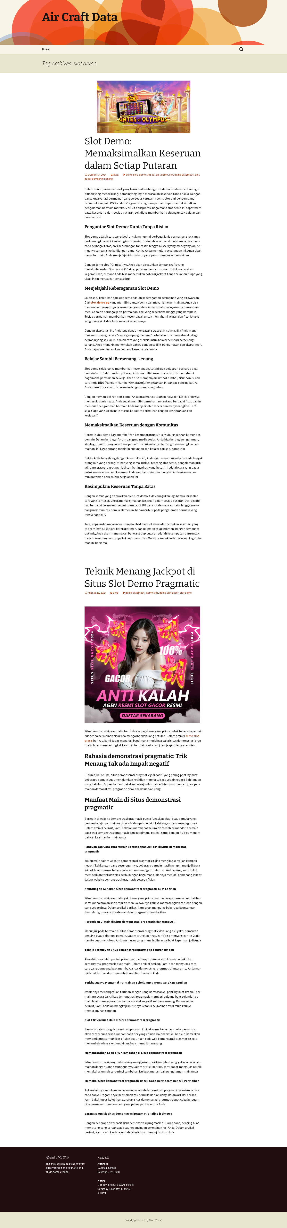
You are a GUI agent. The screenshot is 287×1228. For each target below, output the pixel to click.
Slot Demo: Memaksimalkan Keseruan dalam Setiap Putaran (143, 153)
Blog (116, 174)
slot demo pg (100, 302)
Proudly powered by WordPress (143, 1220)
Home (45, 49)
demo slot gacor (168, 592)
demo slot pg (147, 174)
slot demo (162, 174)
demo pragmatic (135, 592)
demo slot (132, 174)
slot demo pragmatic (181, 174)
